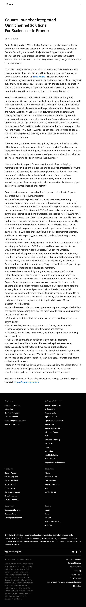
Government (76, 574)
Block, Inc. (77, 586)
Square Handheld (11, 500)
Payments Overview (12, 405)
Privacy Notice (75, 567)
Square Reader (11, 473)
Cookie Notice (75, 578)
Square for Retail (51, 417)
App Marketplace (51, 455)
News (47, 514)
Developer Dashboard (13, 518)
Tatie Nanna (39, 76)
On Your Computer (12, 413)
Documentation (11, 514)
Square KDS (49, 424)
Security (78, 571)
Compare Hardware (12, 492)
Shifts (47, 436)
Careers (48, 518)
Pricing (47, 473)
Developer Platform (12, 510)
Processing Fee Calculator (15, 420)
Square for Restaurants (54, 420)
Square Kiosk (10, 488)
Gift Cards (49, 443)
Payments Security (12, 424)
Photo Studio (50, 459)
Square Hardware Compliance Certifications (64, 582)
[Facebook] (76, 552)
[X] (73, 552)
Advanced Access (52, 432)
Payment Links (50, 413)
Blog (46, 488)
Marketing (49, 451)
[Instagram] (80, 552)
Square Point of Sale (53, 405)
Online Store (50, 409)
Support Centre (51, 477)
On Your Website (11, 417)
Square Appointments (53, 428)
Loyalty (47, 447)
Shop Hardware (11, 496)
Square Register (11, 477)
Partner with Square (52, 521)
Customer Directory (52, 440)
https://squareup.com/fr (26, 382)
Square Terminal (11, 481)
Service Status (50, 492)
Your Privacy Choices (73, 559)
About (47, 510)
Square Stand (10, 484)
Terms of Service (74, 563)
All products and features (55, 463)
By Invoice (9, 409)
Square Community (52, 484)
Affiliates (48, 525)
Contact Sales (50, 481)
